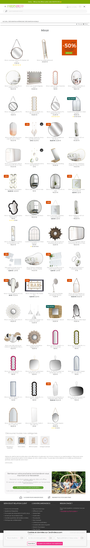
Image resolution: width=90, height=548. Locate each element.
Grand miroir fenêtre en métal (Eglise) (76, 112)
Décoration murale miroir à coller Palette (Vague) (55, 268)
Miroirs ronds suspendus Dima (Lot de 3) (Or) (34, 164)
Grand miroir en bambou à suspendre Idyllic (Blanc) (55, 397)
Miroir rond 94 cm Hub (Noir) (34, 215)
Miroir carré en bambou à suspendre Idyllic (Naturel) (76, 294)
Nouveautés (36, 518)
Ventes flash (36, 513)
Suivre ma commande (11, 509)
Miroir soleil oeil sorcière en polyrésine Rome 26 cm (55, 242)
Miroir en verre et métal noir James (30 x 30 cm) (55, 371)
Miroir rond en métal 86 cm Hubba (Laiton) (13, 86)
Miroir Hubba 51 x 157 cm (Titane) (76, 138)
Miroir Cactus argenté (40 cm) (13, 293)
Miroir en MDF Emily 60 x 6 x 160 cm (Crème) (34, 112)
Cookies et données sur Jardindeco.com (45, 532)
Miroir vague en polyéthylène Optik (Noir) (13, 216)
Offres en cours (37, 511)
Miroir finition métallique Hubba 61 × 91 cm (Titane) (34, 268)
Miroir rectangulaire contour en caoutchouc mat (13, 242)
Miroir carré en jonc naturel (55, 319)
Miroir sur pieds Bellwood (45, 60)
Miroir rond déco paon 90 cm (13, 319)
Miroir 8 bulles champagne (13, 189)
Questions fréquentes (11, 511)
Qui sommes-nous (38, 509)
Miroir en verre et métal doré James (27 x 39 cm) (34, 371)
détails (30, 534)
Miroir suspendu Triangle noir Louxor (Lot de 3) (34, 320)
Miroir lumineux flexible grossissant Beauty (55, 294)
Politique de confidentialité (13, 520)
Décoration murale (32, 21)
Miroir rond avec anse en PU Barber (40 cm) (17, 60)
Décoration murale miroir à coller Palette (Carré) (13, 268)
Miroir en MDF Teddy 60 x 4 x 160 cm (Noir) (34, 397)
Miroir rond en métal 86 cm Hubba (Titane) (76, 86)
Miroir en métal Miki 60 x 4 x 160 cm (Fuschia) (13, 371)
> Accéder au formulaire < (69, 511)
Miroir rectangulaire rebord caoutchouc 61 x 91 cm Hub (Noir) (76, 243)
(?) (18, 538)
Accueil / (5, 21)
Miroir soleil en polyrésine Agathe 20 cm (34, 346)
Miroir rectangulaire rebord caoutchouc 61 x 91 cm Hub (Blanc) (13, 165)
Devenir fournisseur (39, 527)
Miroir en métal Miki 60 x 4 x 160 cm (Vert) (76, 346)
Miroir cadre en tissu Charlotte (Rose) (55, 86)
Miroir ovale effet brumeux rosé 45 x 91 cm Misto (13, 138)
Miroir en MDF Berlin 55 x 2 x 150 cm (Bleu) (13, 397)
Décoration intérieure (16, 21)
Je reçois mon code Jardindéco (28, 487)
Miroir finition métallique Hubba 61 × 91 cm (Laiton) (76, 164)
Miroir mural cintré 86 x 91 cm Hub (55, 190)
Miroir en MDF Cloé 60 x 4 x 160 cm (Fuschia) (55, 346)
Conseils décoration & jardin (41, 525)
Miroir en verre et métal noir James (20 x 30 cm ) (76, 397)
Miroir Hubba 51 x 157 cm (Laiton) (76, 216)
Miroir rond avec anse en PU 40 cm (13, 112)
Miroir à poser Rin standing (55, 163)
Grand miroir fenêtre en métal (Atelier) (34, 242)
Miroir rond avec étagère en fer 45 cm (55, 138)
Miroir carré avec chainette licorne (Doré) (76, 190)
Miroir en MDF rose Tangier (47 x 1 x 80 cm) (13, 423)
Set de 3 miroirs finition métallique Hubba (76, 268)
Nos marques (37, 520)
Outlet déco (36, 515)
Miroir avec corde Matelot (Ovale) (55, 423)
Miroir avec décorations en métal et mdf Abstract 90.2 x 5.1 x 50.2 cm (13, 347)
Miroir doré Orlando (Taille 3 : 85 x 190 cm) (34, 423)
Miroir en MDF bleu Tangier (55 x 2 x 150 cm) (76, 371)
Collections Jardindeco (40, 522)
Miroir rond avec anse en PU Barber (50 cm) (55, 112)
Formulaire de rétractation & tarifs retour (17, 513)
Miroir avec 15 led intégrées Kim (34, 86)
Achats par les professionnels (14, 515)
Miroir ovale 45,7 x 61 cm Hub (34, 189)
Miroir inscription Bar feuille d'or (34, 294)
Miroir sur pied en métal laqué (76, 319)
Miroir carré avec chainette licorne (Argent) (55, 216)
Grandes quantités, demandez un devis (16, 518)
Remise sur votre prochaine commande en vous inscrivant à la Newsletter (28, 474)
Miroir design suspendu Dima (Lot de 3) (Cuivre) (34, 138)
